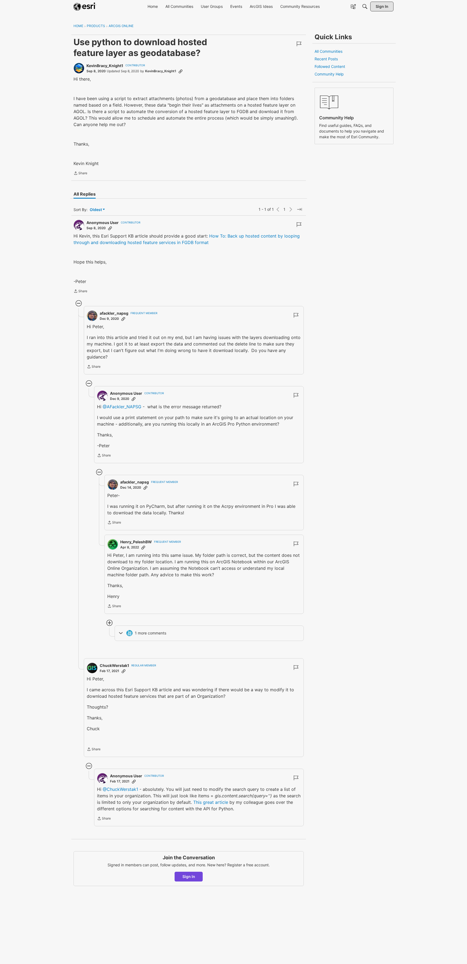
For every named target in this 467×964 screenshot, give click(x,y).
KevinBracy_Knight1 (104, 65)
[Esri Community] (85, 6)
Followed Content (330, 66)
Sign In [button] (188, 876)
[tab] (84, 194)
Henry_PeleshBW (136, 541)
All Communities (328, 51)
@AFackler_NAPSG (122, 406)
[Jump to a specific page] (299, 209)
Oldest (96, 209)
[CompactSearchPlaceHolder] (365, 6)
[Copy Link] (180, 71)
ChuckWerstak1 (114, 665)
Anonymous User (102, 222)
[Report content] (299, 44)
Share (80, 173)
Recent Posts (326, 59)
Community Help (329, 74)
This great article (210, 802)
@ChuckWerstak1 (120, 789)
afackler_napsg (114, 313)
